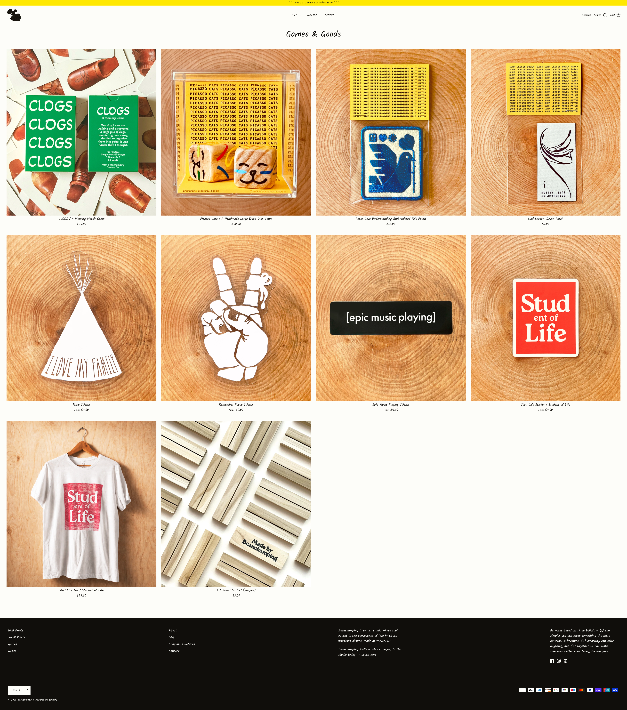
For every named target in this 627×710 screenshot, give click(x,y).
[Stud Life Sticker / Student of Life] (546, 318)
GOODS (330, 15)
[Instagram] (559, 661)
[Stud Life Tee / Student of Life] (81, 504)
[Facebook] (552, 661)
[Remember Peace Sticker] (236, 318)
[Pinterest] (565, 661)
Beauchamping (26, 700)
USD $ (16, 690)
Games (12, 644)
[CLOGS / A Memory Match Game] (81, 132)
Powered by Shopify (46, 700)
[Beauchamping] (14, 15)
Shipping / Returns (182, 644)
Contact (174, 651)
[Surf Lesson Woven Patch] (546, 132)
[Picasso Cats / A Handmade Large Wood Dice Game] (236, 132)
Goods (12, 651)
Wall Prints (16, 630)
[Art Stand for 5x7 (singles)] (236, 504)
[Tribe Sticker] (81, 318)
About (173, 630)
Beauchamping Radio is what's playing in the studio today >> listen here (369, 652)
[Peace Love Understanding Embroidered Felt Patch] (391, 132)
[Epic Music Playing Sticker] (391, 318)
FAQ (171, 637)
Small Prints (16, 637)
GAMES (312, 15)
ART (294, 15)
